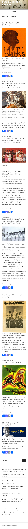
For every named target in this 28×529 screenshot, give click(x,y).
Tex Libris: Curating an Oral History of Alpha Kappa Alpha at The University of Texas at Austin (13, 85)
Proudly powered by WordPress (9, 525)
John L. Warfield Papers (13, 346)
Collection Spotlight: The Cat (11, 362)
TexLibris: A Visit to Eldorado (9, 483)
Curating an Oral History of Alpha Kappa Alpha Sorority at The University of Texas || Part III (13, 140)
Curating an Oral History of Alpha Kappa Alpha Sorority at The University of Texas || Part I (13, 221)
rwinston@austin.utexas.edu (15, 501)
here (23, 127)
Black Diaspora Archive (11, 3)
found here (5, 351)
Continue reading (6, 72)
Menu (14, 11)
